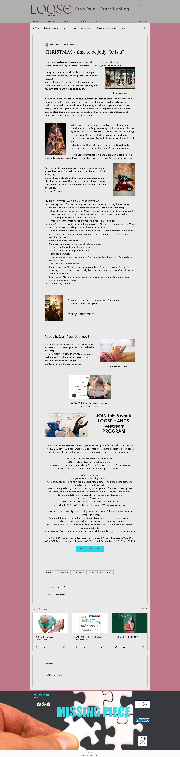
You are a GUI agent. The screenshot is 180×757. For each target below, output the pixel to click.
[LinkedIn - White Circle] (48, 704)
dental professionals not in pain (100, 572)
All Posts (35, 28)
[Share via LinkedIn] (58, 587)
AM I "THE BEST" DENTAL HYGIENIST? (88, 638)
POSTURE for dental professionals (45, 638)
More (123, 28)
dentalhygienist (62, 572)
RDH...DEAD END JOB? (126, 637)
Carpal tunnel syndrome (106, 28)
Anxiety (48, 579)
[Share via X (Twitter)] (52, 587)
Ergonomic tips (86, 28)
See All (145, 608)
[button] (139, 6)
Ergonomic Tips (70, 28)
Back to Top (90, 755)
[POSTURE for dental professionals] (50, 623)
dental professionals (51, 28)
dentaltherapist (78, 572)
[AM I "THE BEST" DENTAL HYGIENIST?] (90, 623)
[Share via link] (64, 587)
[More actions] (133, 44)
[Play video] (90, 387)
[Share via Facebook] (46, 587)
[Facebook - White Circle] (39, 704)
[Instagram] (44, 704)
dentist (49, 572)
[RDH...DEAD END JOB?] (129, 623)
